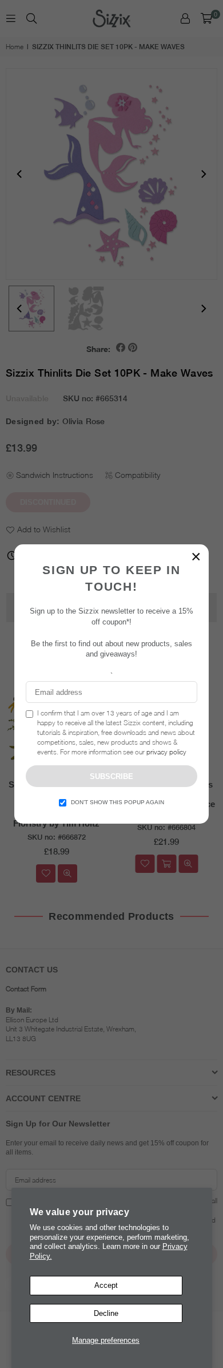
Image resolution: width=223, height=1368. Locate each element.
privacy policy (166, 752)
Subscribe (111, 776)
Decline (106, 1313)
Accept (106, 1285)
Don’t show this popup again (117, 802)
